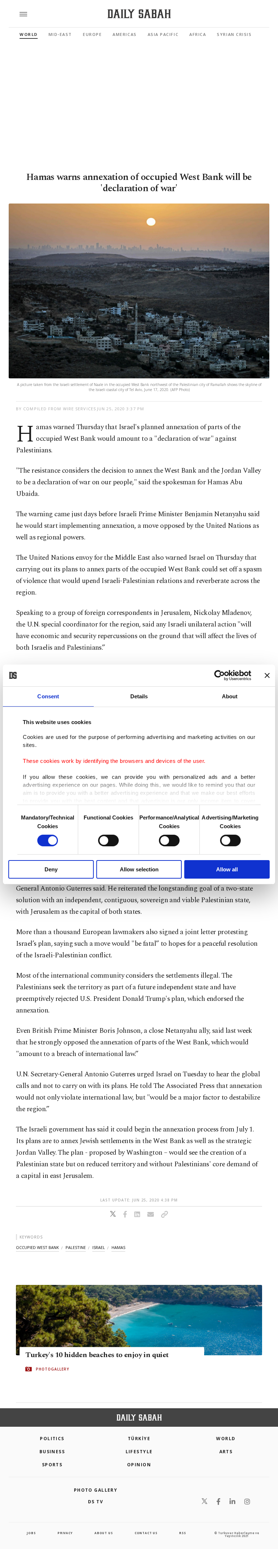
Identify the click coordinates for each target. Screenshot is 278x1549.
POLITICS (52, 1438)
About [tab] (230, 696)
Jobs (31, 1533)
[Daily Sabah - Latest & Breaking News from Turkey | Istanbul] (139, 14)
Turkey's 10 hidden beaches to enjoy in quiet (97, 1355)
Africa (197, 34)
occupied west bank (37, 1247)
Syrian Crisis (234, 34)
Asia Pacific (163, 34)
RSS (182, 1533)
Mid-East (60, 34)
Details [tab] (139, 696)
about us (103, 1533)
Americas (124, 34)
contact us (146, 1533)
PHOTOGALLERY (52, 1369)
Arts (226, 1452)
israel (98, 1247)
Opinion (139, 1465)
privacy (65, 1533)
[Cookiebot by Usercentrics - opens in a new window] (219, 675)
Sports (52, 1465)
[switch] (108, 840)
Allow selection (139, 869)
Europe (92, 34)
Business (52, 1452)
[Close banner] (267, 675)
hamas (118, 1247)
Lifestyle (139, 1452)
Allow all (227, 869)
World (29, 34)
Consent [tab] (48, 696)
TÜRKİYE (139, 1438)
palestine (76, 1247)
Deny (51, 869)
